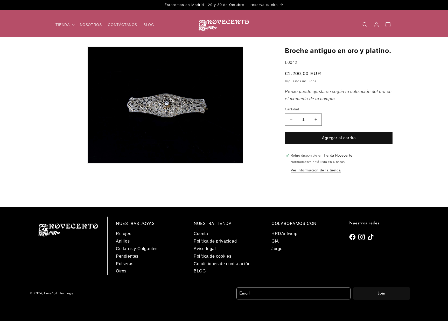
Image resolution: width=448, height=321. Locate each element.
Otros (121, 271)
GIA (275, 241)
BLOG (200, 271)
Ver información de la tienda (316, 170)
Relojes (123, 233)
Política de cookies (212, 256)
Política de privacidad (215, 241)
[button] (64, 24)
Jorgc (276, 248)
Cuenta (201, 233)
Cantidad (292, 109)
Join (381, 293)
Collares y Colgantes (137, 248)
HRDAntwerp (284, 233)
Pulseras (125, 264)
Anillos (123, 241)
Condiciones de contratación (222, 264)
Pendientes (127, 256)
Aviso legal (205, 248)
